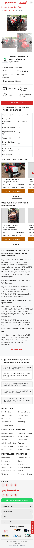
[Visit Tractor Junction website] (5, 531)
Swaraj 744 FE (6, 467)
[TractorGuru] (11, 2)
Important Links (8, 522)
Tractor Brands (6, 415)
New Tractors (6, 412)
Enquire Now (17, 349)
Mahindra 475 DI (24, 458)
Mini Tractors (6, 418)
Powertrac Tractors (25, 433)
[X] (11, 485)
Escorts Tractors (24, 449)
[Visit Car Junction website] (28, 535)
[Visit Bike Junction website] (17, 531)
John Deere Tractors (8, 443)
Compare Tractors (7, 425)
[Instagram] (7, 485)
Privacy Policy (13, 545)
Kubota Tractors (23, 446)
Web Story (21, 422)
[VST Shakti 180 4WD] (13, 170)
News (20, 418)
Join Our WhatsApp (18, 500)
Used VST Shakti (9, 10)
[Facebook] (3, 485)
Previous (2, 42)
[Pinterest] (15, 485)
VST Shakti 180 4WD (10, 179)
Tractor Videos (23, 415)
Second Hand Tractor (15, 7)
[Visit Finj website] (28, 531)
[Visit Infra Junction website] (5, 535)
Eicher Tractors (23, 436)
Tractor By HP (7, 511)
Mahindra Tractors (7, 433)
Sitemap (22, 545)
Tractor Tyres (6, 422)
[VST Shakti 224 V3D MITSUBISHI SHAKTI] (13, 216)
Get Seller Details (13, 191)
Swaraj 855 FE (6, 464)
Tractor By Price (8, 506)
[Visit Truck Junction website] (17, 535)
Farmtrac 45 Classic (25, 474)
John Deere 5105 (24, 464)
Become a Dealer (24, 412)
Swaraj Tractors (7, 446)
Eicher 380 (22, 461)
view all (17, 196)
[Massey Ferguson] (23, 2)
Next (30, 42)
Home (3, 7)
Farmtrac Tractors (7, 449)
